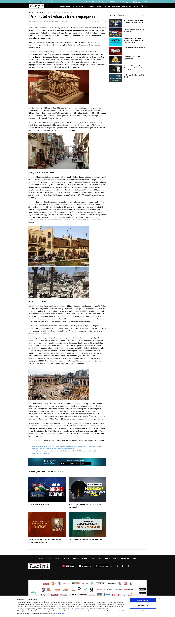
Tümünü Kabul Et (142, 600)
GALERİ (99, 6)
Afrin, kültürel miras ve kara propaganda (59, 12)
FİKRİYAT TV (116, 6)
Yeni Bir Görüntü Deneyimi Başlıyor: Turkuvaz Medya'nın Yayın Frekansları (133, 41)
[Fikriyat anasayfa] (50, 462)
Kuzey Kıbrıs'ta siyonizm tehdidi (134, 48)
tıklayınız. (61, 613)
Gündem (40, 12)
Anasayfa (31, 12)
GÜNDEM (49, 558)
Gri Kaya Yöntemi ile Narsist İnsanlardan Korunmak (85, 505)
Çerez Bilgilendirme (82, 609)
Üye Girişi (43, 2)
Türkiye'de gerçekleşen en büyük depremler (135, 30)
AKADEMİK (91, 6)
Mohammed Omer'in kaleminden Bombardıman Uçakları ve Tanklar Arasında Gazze (135, 68)
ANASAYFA (41, 558)
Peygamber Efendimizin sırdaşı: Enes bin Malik (85, 540)
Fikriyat (37, 576)
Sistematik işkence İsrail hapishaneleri (132, 58)
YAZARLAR (82, 6)
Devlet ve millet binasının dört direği (134, 76)
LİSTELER (107, 6)
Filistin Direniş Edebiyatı (38, 504)
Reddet (142, 611)
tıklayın (47, 453)
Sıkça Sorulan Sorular (34, 2)
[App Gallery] (86, 463)
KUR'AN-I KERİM (65, 6)
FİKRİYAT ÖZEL (126, 6)
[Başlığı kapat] (159, 598)
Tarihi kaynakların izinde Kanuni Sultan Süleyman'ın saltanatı (44, 540)
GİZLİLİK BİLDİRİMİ (125, 558)
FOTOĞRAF (92, 558)
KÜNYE (134, 558)
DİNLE (136, 6)
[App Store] (65, 463)
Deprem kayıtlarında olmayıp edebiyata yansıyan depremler (134, 21)
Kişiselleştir (141, 605)
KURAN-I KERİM (75, 558)
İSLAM (75, 6)
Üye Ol (50, 2)
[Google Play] (75, 463)
